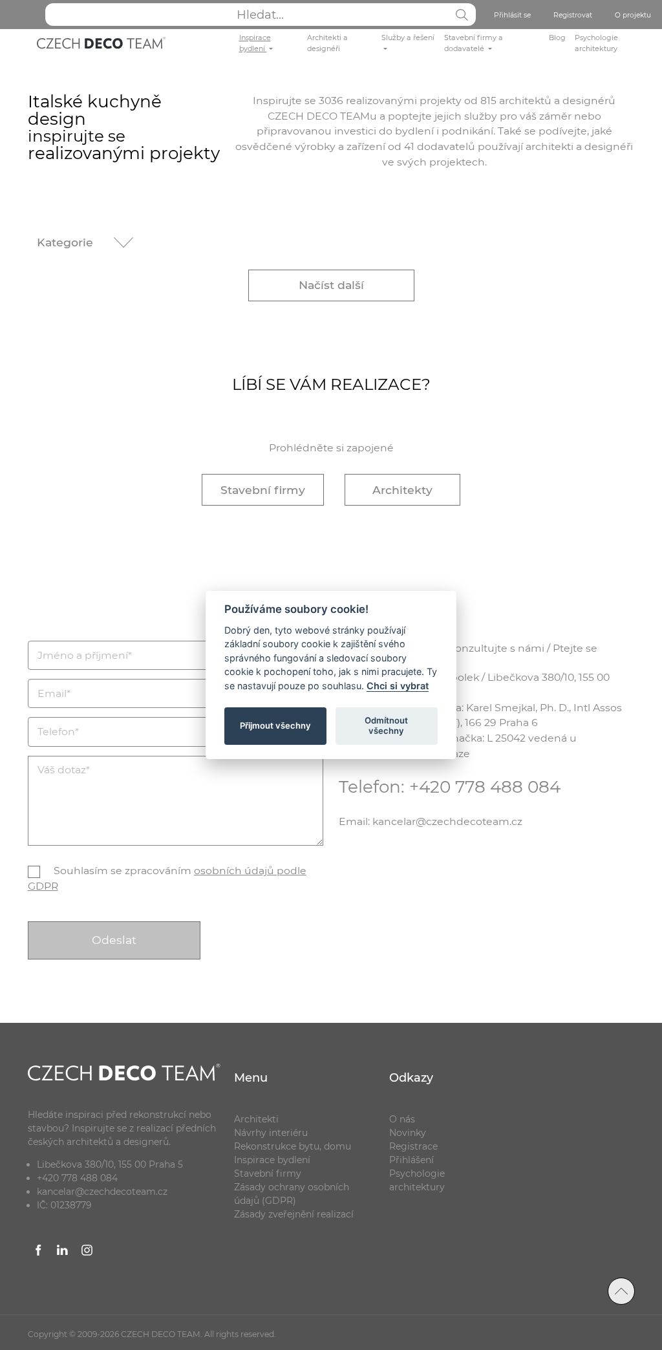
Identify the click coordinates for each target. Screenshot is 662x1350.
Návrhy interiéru (271, 1133)
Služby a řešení (407, 37)
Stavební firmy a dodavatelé (473, 43)
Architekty (402, 490)
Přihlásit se (512, 15)
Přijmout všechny (275, 725)
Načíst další (331, 285)
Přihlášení (411, 1160)
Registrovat (572, 15)
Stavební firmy (262, 490)
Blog (557, 37)
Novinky (407, 1133)
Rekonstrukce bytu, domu (292, 1146)
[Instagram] (87, 1252)
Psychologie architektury (596, 43)
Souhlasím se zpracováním (167, 878)
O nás (402, 1119)
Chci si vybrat (398, 685)
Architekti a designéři (327, 43)
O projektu (633, 15)
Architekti (256, 1119)
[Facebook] (39, 1252)
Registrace (413, 1146)
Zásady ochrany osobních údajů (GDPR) (291, 1193)
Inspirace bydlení (255, 43)
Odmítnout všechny (386, 725)
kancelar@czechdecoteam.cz (102, 1191)
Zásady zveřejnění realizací (294, 1214)
